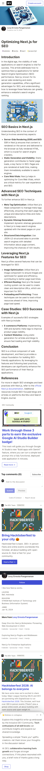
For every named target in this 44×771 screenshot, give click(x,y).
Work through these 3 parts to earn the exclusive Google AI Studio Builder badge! (21, 436)
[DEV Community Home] (9, 3)
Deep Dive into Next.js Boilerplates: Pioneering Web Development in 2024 (21, 626)
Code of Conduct (15, 498)
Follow (22, 582)
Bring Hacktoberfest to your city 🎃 (19, 537)
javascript (32, 51)
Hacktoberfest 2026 (10, 701)
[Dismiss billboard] (40, 715)
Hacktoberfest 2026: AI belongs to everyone (17, 687)
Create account (34, 3)
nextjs (15, 51)
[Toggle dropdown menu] (40, 405)
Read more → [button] (9, 465)
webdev (6, 51)
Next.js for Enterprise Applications (16, 646)
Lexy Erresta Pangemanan (18, 28)
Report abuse (30, 498)
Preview (21, 490)
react (22, 51)
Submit (10, 490)
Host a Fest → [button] (9, 562)
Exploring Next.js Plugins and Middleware (19, 636)
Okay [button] (6, 766)
